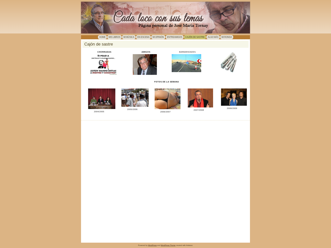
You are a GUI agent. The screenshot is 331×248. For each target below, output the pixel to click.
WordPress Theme (168, 245)
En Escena (143, 37)
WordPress (152, 245)
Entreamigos (174, 37)
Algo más (213, 37)
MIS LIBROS (114, 37)
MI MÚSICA (128, 37)
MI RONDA (227, 37)
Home (102, 37)
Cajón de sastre (195, 37)
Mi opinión (158, 37)
